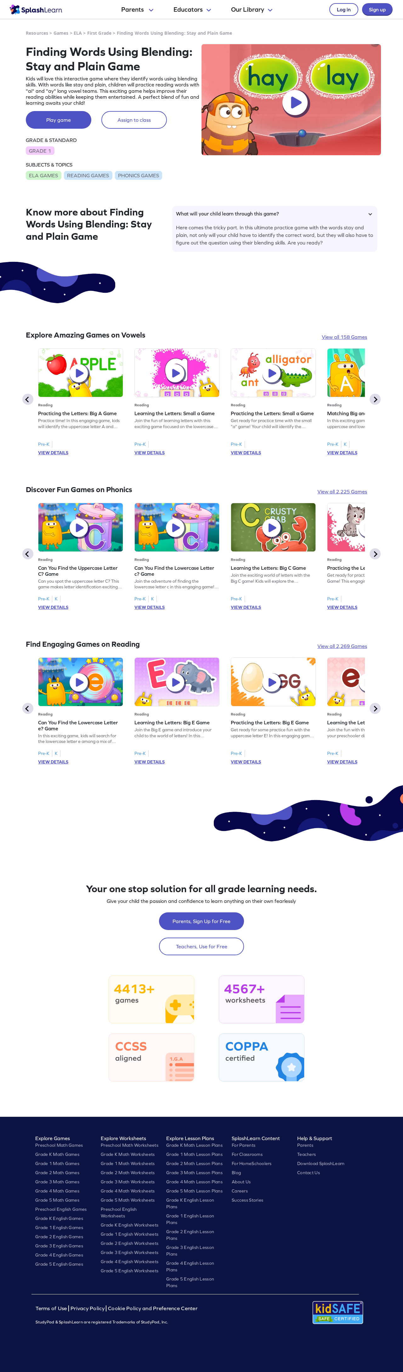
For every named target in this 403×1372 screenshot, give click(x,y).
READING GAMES (88, 175)
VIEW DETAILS (53, 452)
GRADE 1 (40, 151)
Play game (58, 120)
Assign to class (134, 120)
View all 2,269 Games (342, 646)
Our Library (247, 9)
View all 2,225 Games (342, 491)
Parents (133, 9)
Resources (37, 33)
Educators (188, 9)
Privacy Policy (88, 1308)
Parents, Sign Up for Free (201, 921)
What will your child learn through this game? (227, 213)
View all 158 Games (344, 337)
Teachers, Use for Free (201, 946)
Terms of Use (52, 1308)
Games (61, 33)
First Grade (99, 33)
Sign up (377, 9)
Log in (344, 9)
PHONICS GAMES (138, 175)
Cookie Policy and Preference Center (152, 1308)
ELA (78, 33)
